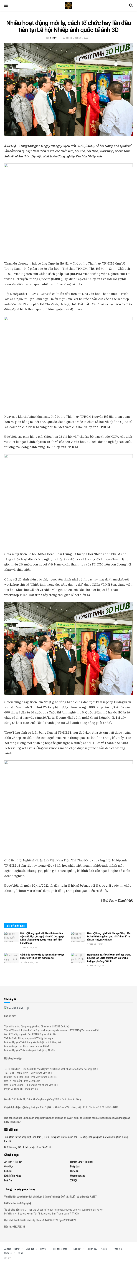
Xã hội (73, 1180)
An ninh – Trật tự (13, 1161)
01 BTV (53, 37)
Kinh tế (8, 1171)
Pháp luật (75, 1166)
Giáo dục (8, 1166)
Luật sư (8, 1180)
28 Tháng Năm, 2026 (29, 963)
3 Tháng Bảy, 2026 (95, 944)
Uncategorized (77, 1175)
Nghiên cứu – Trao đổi (81, 1161)
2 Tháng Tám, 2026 (28, 948)
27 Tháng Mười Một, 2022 (75, 37)
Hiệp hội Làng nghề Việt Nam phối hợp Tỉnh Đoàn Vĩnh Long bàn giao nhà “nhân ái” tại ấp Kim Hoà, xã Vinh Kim (109, 936)
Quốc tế (74, 1171)
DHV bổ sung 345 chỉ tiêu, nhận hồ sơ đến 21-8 (27, 1147)
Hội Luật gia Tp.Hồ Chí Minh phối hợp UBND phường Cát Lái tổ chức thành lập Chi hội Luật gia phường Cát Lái (109, 957)
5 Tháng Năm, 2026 (95, 966)
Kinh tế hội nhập (12, 1175)
